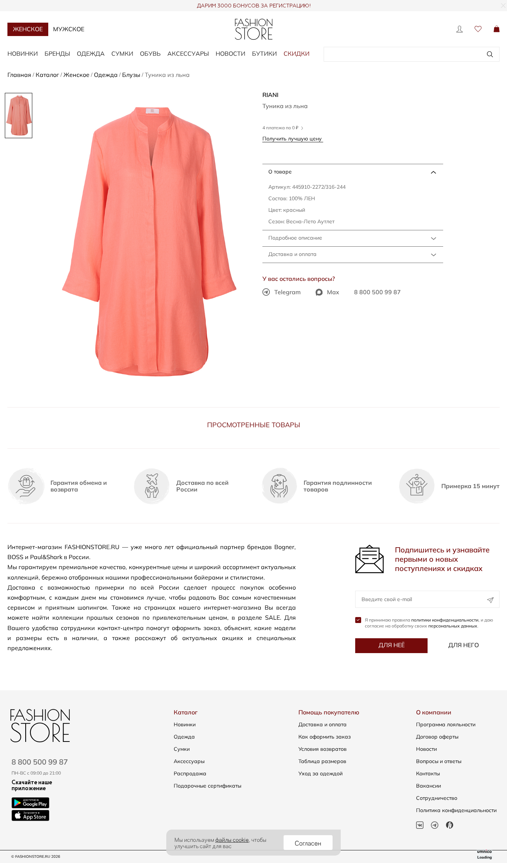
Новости (230, 53)
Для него (463, 645)
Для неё (392, 645)
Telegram (287, 292)
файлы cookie (232, 839)
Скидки (297, 53)
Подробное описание (295, 237)
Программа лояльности (445, 724)
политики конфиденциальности (444, 620)
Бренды (57, 53)
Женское (28, 29)
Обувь (150, 53)
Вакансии (428, 785)
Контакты (428, 773)
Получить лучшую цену (292, 138)
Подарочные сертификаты (207, 785)
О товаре (280, 171)
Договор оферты (437, 736)
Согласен (308, 842)
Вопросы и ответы (438, 761)
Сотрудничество (436, 798)
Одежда (91, 53)
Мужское (68, 29)
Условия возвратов (322, 749)
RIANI (270, 94)
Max (333, 292)
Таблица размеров (322, 761)
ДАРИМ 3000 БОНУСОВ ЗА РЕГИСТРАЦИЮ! (254, 6)
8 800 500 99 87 (377, 292)
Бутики (264, 53)
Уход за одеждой (320, 773)
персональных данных (452, 626)
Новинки (22, 53)
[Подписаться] (490, 600)
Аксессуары (188, 53)
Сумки (122, 53)
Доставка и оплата (292, 254)
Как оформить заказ (324, 736)
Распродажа (190, 773)
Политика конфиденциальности (456, 810)
